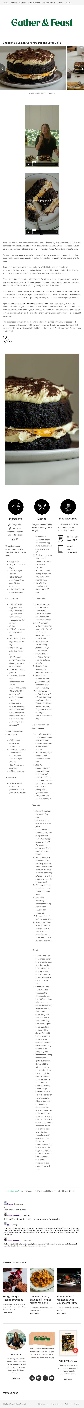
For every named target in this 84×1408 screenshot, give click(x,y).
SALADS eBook (34, 2)
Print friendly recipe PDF (72, 538)
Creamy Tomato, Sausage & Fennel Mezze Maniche (40, 1300)
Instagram (38, 1378)
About (59, 2)
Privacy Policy (55, 1404)
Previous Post (10, 1393)
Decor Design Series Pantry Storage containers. (57, 249)
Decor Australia (22, 246)
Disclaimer (41, 1404)
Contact (68, 2)
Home (6, 2)
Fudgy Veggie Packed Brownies (13, 1298)
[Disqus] (42, 1227)
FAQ (66, 1404)
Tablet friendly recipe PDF (72, 549)
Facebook (45, 1378)
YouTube (51, 1378)
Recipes (22, 2)
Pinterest (32, 1378)
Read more (7, 1313)
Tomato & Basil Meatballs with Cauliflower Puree (67, 1300)
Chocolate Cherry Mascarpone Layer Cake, (35, 303)
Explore (14, 2)
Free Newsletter (48, 2)
